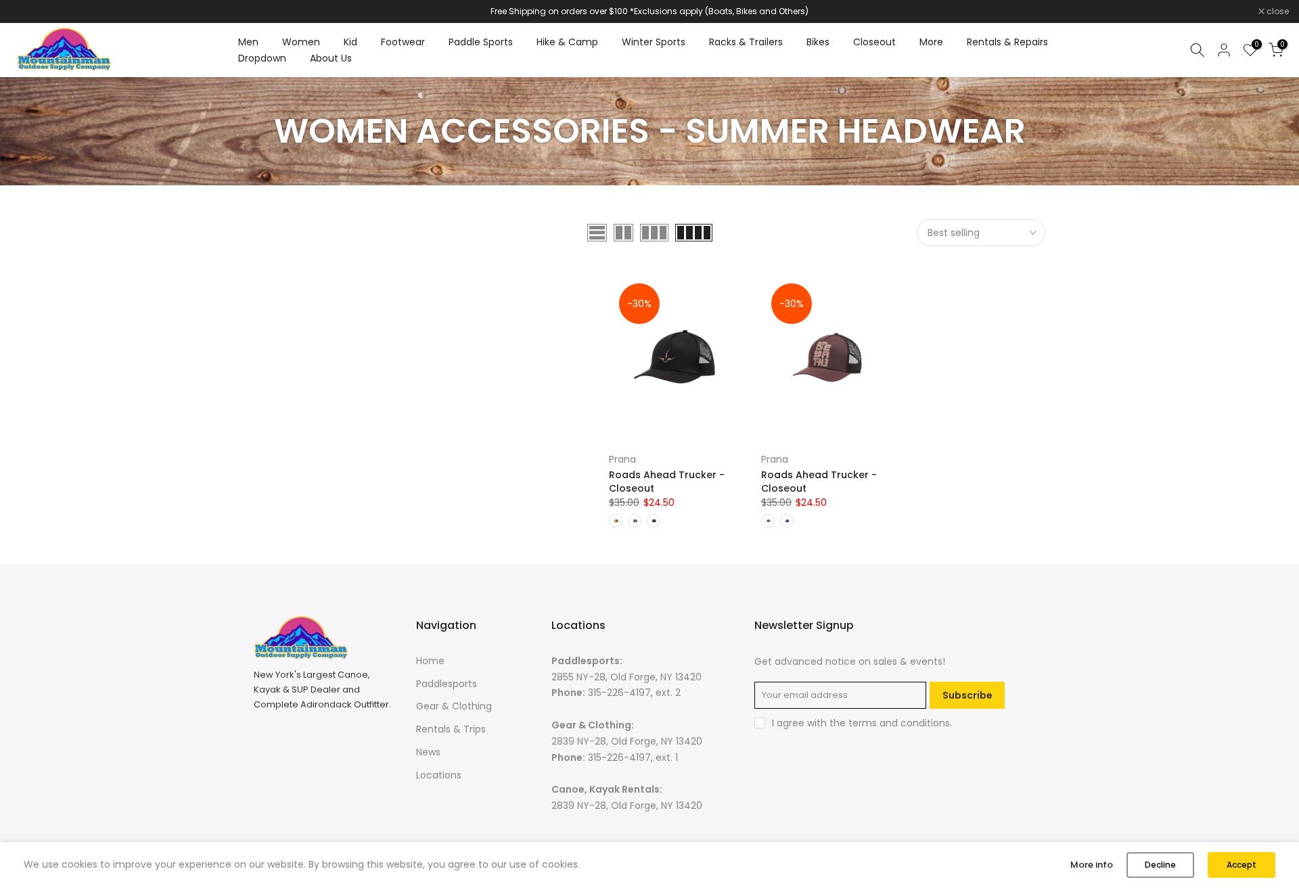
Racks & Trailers (746, 42)
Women (301, 42)
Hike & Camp (567, 42)
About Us (331, 58)
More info (1091, 864)
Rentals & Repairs (1007, 42)
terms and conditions (899, 723)
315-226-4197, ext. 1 (633, 757)
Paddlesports (446, 684)
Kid (350, 42)
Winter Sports (653, 42)
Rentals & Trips (451, 729)
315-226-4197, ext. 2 (634, 692)
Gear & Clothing (454, 706)
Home (430, 661)
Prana (622, 459)
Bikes (817, 42)
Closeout (874, 42)
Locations (438, 775)
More (931, 42)
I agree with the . (862, 723)
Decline (1160, 864)
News (428, 752)
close (28, 11)
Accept (1241, 864)
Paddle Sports (481, 42)
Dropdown (262, 58)
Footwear (403, 42)
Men (248, 42)
